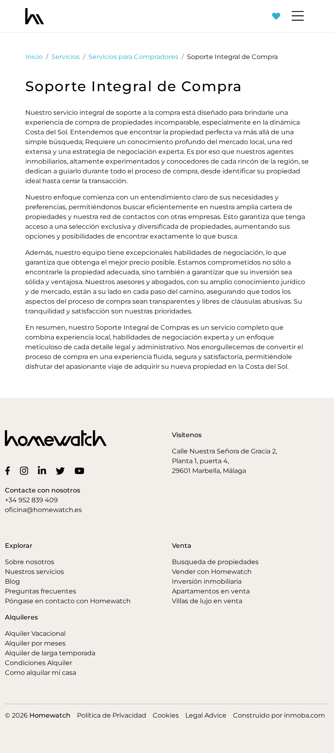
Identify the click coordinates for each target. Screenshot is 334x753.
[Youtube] (81, 470)
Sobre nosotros (29, 562)
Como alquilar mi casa (40, 672)
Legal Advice (205, 715)
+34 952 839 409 (31, 500)
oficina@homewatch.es (43, 510)
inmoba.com (304, 715)
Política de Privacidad (111, 715)
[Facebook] (9, 470)
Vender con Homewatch (212, 572)
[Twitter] (62, 470)
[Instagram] (25, 470)
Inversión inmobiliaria (207, 581)
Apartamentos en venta (211, 591)
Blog (12, 581)
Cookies (166, 715)
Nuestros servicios (34, 572)
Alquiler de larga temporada (50, 653)
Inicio (34, 57)
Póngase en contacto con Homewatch (68, 601)
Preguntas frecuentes (40, 591)
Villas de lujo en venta (207, 601)
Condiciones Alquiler (38, 663)
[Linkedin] (43, 470)
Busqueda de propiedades (215, 562)
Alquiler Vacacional (35, 633)
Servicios (65, 57)
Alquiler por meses (35, 643)
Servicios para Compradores (133, 57)
